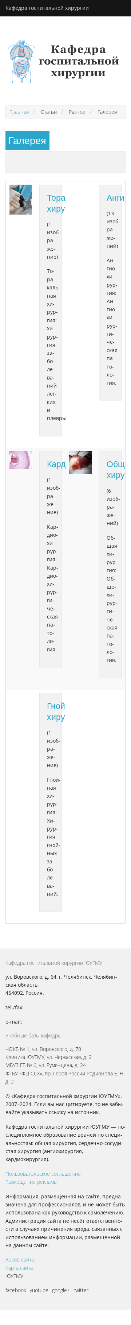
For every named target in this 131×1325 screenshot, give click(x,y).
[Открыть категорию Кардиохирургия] (20, 460)
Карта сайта (19, 1267)
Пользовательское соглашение (43, 1173)
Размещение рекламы (31, 1181)
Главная (19, 111)
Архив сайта (19, 1259)
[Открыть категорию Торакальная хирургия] (20, 200)
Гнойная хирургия (64, 711)
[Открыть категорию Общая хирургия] (80, 462)
